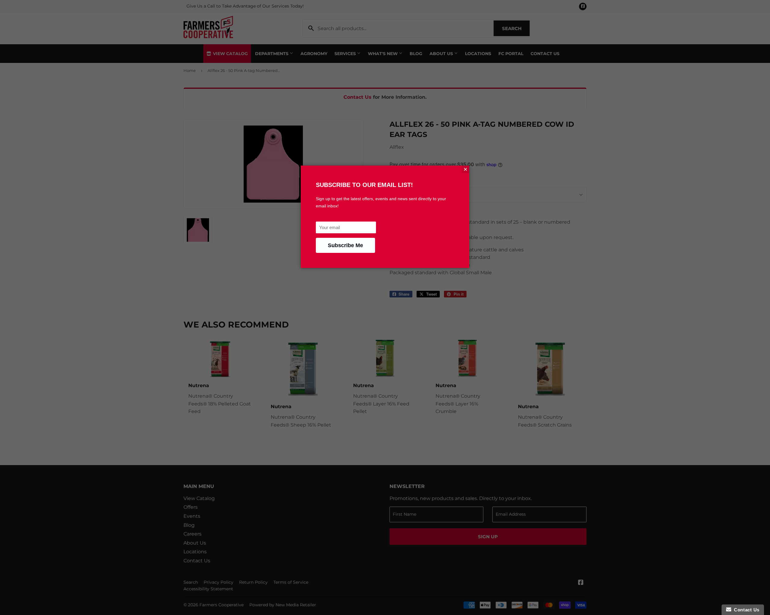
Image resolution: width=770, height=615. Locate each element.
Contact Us (745, 609)
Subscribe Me (345, 245)
